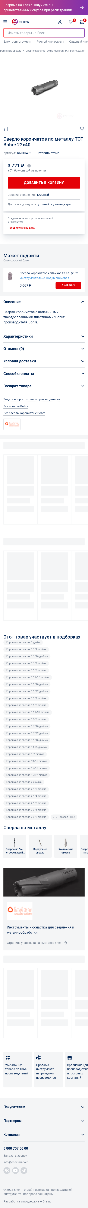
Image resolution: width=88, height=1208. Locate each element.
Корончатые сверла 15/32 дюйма (26, 775)
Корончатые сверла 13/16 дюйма (26, 761)
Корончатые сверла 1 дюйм (23, 642)
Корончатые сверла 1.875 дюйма (26, 747)
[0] (70, 21)
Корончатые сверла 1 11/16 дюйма (27, 677)
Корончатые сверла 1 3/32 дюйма (27, 691)
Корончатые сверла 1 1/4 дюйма (26, 663)
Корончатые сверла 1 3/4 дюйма (26, 698)
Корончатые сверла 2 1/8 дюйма (26, 803)
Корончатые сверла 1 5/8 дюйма (26, 719)
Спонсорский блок (16, 260)
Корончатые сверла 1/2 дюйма (25, 754)
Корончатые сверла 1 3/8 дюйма (26, 705)
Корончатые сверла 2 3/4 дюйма (26, 810)
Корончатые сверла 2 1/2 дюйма (26, 789)
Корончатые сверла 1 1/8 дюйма (26, 670)
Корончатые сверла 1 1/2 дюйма (26, 649)
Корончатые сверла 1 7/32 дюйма (27, 733)
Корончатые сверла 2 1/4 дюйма (26, 796)
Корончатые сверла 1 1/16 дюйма (27, 656)
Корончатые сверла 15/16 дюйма (26, 768)
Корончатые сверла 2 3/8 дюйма (26, 817)
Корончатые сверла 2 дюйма (24, 782)
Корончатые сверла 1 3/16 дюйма (27, 684)
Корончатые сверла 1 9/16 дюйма (27, 740)
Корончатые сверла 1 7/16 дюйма (27, 726)
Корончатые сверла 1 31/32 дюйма (27, 712)
